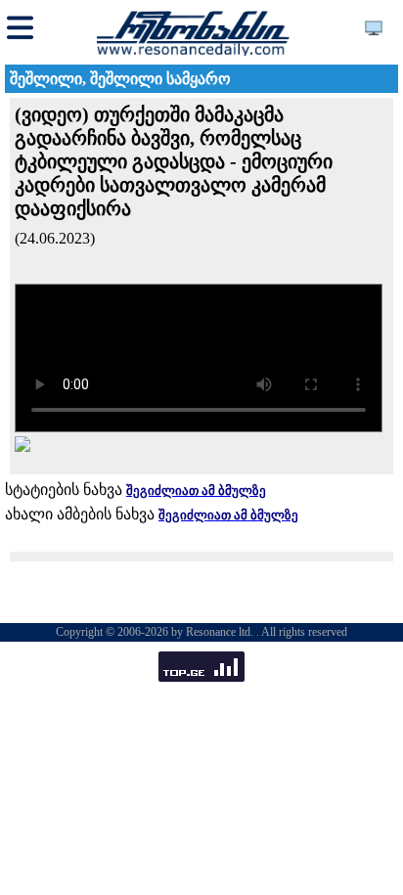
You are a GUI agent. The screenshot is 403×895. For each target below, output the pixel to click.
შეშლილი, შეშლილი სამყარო (120, 78)
